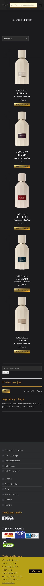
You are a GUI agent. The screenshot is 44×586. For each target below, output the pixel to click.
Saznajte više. (8, 582)
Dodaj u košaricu (22, 105)
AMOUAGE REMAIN (22, 155)
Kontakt (8, 505)
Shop (7, 489)
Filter (6, 391)
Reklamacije (10, 466)
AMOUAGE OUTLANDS (22, 278)
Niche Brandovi (11, 484)
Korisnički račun (11, 494)
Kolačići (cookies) (12, 471)
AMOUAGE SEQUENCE (22, 217)
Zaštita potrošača (12, 460)
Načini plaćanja (11, 455)
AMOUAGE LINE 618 (22, 93)
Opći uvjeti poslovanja (14, 450)
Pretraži (6, 372)
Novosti (8, 499)
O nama (8, 478)
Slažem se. (35, 571)
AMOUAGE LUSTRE (22, 340)
